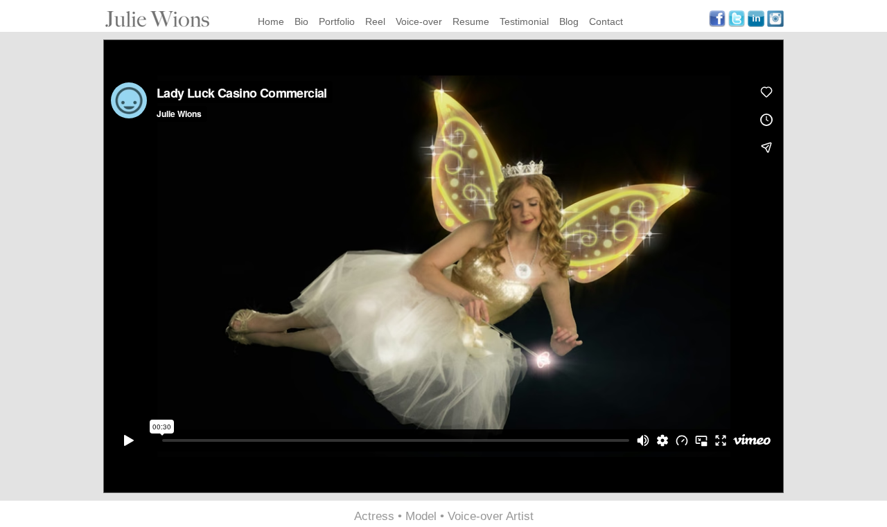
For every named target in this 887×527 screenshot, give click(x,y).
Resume (471, 21)
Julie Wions (157, 19)
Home (271, 21)
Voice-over (419, 21)
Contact (606, 21)
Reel (375, 21)
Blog (569, 21)
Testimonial (524, 21)
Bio (301, 21)
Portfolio (337, 21)
